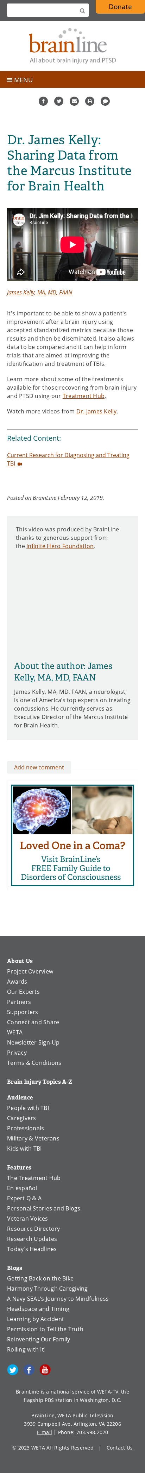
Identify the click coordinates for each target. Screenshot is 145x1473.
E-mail (44, 1432)
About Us (20, 961)
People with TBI (28, 1108)
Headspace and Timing (38, 1309)
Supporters (22, 1012)
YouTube (45, 1369)
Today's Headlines (32, 1249)
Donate (120, 6)
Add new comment (39, 767)
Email (74, 101)
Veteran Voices (27, 1218)
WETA (15, 1032)
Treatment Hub (84, 396)
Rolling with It (25, 1349)
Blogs (14, 1268)
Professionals (25, 1128)
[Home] (72, 46)
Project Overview (30, 971)
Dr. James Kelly (96, 411)
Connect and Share (33, 1022)
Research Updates (32, 1239)
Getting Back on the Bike (40, 1278)
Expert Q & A (24, 1198)
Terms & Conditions (34, 1063)
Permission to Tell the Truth (45, 1329)
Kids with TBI (24, 1148)
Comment (105, 101)
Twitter (58, 101)
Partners (19, 1002)
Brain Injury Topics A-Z (39, 1081)
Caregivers (21, 1118)
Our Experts (23, 992)
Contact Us (120, 1447)
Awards (17, 981)
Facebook (43, 101)
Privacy (17, 1052)
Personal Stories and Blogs (44, 1208)
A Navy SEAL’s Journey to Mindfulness (58, 1299)
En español (22, 1188)
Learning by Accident (35, 1319)
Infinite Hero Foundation (60, 546)
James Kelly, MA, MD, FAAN (39, 292)
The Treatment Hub (34, 1178)
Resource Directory (33, 1229)
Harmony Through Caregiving (47, 1288)
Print (89, 101)
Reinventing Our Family (38, 1339)
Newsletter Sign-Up (33, 1042)
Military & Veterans (33, 1138)
